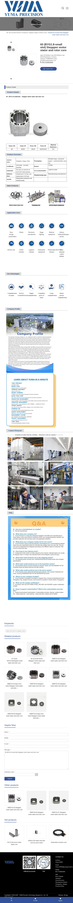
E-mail (35, 900)
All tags (66, 895)
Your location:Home (14, 32)
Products (25, 32)
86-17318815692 (47, 62)
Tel (11, 900)
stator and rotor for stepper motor (15, 631)
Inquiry (60, 900)
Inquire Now (49, 68)
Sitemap (60, 895)
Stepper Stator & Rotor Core (38, 32)
